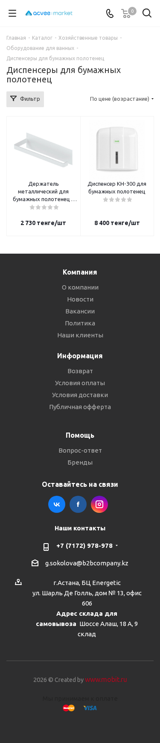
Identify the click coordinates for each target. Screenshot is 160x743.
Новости (80, 299)
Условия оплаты (80, 382)
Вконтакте (56, 504)
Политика (80, 323)
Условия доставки (80, 394)
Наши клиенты (80, 335)
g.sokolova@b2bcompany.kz (86, 563)
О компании (80, 287)
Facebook (78, 504)
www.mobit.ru (106, 679)
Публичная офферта (80, 406)
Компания (80, 272)
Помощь (80, 435)
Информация (80, 356)
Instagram (99, 504)
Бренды (80, 462)
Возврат (80, 370)
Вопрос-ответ (80, 450)
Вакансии (80, 311)
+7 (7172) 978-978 (84, 545)
